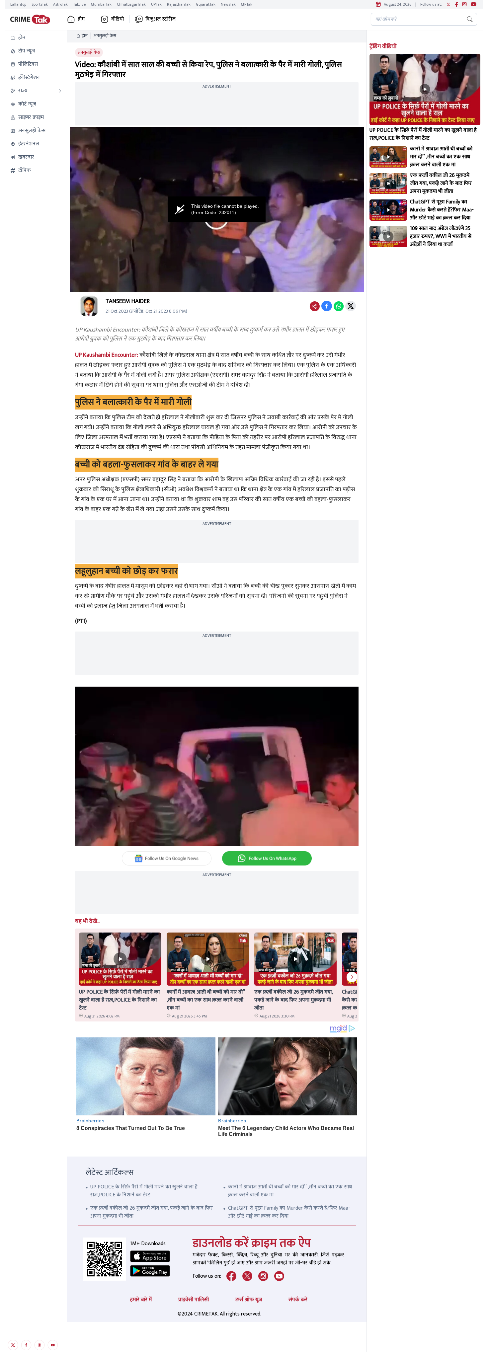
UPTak (156, 4)
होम (85, 36)
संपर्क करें (297, 1299)
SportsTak (40, 4)
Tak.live (79, 4)
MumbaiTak (101, 4)
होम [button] (81, 19)
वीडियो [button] (117, 19)
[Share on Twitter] (350, 306)
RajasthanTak (179, 4)
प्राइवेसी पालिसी (193, 1299)
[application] (217, 209)
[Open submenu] (60, 91)
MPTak (246, 4)
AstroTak (60, 4)
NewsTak (228, 4)
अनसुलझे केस (105, 36)
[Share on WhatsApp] (338, 306)
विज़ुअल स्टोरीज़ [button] (160, 19)
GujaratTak (205, 4)
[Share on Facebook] (326, 306)
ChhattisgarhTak (131, 4)
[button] (36, 37)
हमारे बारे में (141, 1299)
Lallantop (18, 4)
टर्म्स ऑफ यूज (248, 1299)
